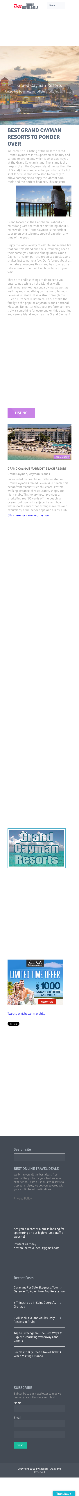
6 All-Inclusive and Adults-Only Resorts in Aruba (34, 1320)
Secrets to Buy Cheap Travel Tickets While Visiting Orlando (37, 1354)
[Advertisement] (39, 23)
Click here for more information (28, 515)
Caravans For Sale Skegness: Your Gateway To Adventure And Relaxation (39, 1289)
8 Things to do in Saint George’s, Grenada (35, 1304)
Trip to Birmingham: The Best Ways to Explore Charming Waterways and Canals (38, 1337)
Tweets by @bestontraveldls (26, 1014)
